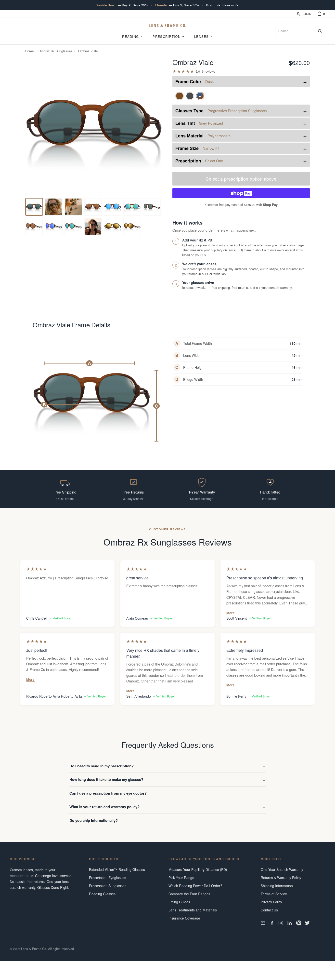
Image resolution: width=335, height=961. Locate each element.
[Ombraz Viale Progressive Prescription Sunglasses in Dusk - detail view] (73, 207)
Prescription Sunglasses (107, 885)
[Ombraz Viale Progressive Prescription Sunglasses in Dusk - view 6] (112, 207)
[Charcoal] (190, 96)
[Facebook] (272, 923)
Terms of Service (274, 893)
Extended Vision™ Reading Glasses (117, 869)
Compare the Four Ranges (189, 893)
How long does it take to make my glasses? (106, 779)
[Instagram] (280, 923)
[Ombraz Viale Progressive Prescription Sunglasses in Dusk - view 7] (132, 207)
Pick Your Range (181, 877)
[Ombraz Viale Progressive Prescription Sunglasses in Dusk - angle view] (54, 207)
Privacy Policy (271, 901)
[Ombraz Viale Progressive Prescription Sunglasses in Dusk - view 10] (54, 226)
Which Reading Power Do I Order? (195, 885)
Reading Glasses (102, 893)
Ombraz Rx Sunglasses (55, 51)
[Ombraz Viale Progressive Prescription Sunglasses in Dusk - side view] (93, 226)
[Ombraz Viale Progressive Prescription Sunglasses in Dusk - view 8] (152, 207)
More (230, 613)
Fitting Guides (179, 901)
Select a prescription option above (241, 178)
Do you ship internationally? (93, 820)
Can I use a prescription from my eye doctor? (108, 793)
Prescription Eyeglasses (107, 877)
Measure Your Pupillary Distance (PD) (197, 869)
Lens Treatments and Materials (192, 910)
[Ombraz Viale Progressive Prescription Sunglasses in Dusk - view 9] (34, 226)
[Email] (263, 923)
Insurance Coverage (184, 918)
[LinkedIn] (289, 923)
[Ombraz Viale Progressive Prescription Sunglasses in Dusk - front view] (34, 207)
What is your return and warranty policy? (104, 806)
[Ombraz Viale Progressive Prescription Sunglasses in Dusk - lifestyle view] (93, 207)
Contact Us (269, 910)
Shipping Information (277, 885)
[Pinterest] (298, 923)
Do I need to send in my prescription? (101, 766)
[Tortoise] (179, 96)
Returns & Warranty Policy (281, 877)
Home (29, 51)
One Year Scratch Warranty (282, 869)
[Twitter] (307, 923)
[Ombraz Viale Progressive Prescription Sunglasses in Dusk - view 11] (73, 226)
